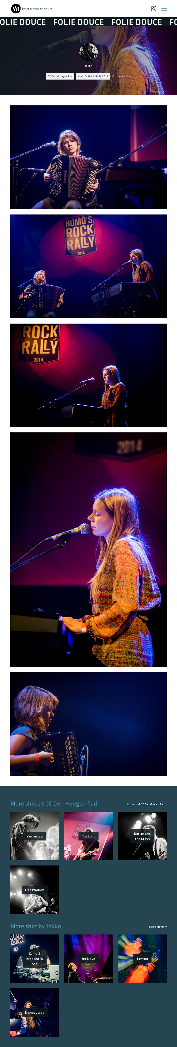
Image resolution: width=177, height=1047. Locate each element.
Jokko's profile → (157, 926)
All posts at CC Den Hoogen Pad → (146, 804)
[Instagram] (153, 9)
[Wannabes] (16, 8)
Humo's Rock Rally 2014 (93, 76)
